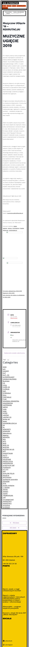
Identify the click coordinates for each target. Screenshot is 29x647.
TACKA (5, 489)
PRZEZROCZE (8, 463)
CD (4, 383)
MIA (4, 439)
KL (4, 427)
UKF (4, 497)
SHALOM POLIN (8, 473)
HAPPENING (7, 405)
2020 (5, 367)
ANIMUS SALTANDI (10, 379)
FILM (4, 399)
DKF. (4, 391)
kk (8, 359)
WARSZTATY (7, 501)
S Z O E (5, 469)
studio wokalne (8, 485)
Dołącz (9, 6)
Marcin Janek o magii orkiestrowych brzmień (12, 589)
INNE (5, 411)
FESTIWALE (7, 397)
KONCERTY (7, 429)
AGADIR (6, 371)
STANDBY (6, 481)
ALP (4, 373)
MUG (4, 443)
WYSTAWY (6, 508)
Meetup (5, 435)
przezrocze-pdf (8, 465)
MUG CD (6, 445)
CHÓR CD (6, 387)
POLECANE (7, 459)
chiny (5, 385)
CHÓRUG (6, 389)
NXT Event (13, 527)
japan (5, 421)
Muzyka (8, 13)
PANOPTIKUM (8, 453)
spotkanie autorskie (10, 479)
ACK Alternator (10, 3)
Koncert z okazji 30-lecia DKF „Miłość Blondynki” (14, 613)
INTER (5, 413)
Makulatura (7, 433)
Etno (4, 395)
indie (4, 409)
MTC (4, 441)
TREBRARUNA (8, 495)
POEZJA (6, 457)
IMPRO (5, 407)
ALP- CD (6, 375)
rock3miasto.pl (13, 230)
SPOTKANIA (7, 477)
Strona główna (8, 12)
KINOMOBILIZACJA (10, 423)
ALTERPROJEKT (8, 377)
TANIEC (5, 491)
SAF (4, 471)
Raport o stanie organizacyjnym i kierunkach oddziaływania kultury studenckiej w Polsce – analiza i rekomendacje (14, 599)
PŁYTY (5, 455)
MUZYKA (6, 447)
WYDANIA (6, 506)
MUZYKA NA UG (8, 449)
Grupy (14, 6)
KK (4, 425)
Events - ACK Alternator (18, 12)
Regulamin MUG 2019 (8, 293)
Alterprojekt (21, 6)
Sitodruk (6, 475)
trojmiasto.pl (15, 228)
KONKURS (6, 431)
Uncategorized (8, 500)
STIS (4, 483)
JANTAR (6, 415)
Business (6, 381)
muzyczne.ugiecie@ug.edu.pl (15, 213)
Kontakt (5, 7)
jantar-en (6, 419)
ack (4, 369)
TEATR (5, 494)
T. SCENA (6, 487)
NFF (4, 451)
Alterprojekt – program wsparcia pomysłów (12, 607)
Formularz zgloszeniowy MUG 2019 (12, 291)
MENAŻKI (6, 437)
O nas (4, 6)
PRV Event (16, 522)
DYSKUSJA (7, 393)
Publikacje (7, 467)
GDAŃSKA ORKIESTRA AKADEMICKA (11, 402)
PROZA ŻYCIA (8, 461)
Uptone (10, 228)
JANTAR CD (7, 417)
